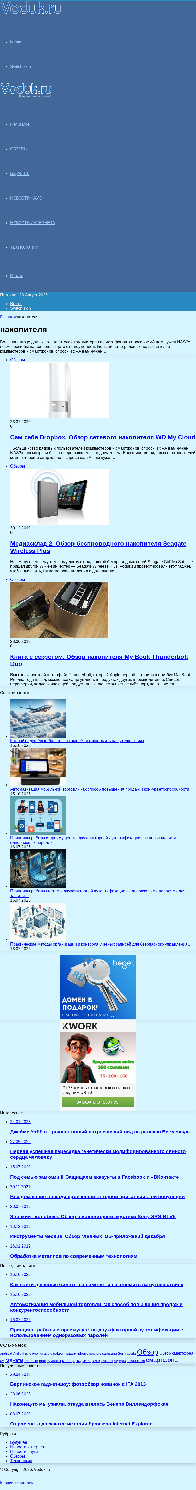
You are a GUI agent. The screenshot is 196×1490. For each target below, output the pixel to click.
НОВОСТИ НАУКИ (27, 198)
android (6, 1353)
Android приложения (28, 1353)
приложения (136, 1361)
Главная (8, 317)
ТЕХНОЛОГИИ (24, 247)
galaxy (58, 1353)
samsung (109, 1353)
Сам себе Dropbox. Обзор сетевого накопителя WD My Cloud (102, 437)
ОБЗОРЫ (19, 149)
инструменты (50, 1361)
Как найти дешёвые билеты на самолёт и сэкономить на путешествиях (77, 741)
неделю (83, 1360)
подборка (120, 1361)
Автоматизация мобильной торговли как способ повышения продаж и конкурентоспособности (99, 789)
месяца (68, 1361)
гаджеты (14, 1360)
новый (96, 1361)
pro (98, 1353)
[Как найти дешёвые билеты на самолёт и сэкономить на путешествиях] (38, 736)
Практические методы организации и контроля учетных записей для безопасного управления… (101, 944)
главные (31, 1361)
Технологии (21, 1461)
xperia (131, 1353)
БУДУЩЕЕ (19, 173)
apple (48, 1353)
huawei (70, 1353)
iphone (82, 1353)
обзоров (107, 1361)
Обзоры (17, 1456)
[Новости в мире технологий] (31, 13)
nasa (92, 1353)
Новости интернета (32, 222)
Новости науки (24, 1451)
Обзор (147, 1352)
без (2, 1361)
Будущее (18, 1442)
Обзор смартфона (176, 1353)
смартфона (162, 1359)
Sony (122, 1353)
